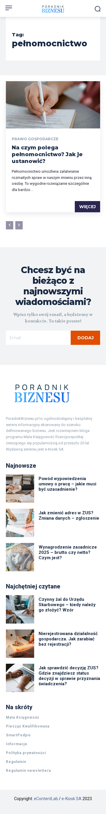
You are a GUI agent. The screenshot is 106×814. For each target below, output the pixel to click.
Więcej (87, 206)
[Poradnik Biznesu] (53, 393)
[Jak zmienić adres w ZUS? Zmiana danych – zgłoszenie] (20, 523)
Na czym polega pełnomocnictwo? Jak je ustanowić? (47, 154)
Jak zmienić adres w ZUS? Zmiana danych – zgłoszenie (69, 515)
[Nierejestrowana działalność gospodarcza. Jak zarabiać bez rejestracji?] (20, 643)
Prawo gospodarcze (35, 139)
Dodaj (85, 337)
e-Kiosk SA (72, 798)
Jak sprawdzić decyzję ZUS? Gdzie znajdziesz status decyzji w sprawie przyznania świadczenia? (69, 675)
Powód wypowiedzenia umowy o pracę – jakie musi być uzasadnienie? (67, 484)
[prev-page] (9, 225)
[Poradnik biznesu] (53, 9)
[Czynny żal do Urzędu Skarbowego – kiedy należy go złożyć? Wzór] (20, 609)
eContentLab (46, 798)
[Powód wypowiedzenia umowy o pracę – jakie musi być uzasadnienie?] (20, 488)
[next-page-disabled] (19, 225)
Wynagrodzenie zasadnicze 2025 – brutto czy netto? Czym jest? (68, 552)
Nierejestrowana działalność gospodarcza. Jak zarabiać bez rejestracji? (68, 639)
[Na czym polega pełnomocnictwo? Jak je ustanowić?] (53, 104)
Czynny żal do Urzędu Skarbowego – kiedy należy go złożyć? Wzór (67, 605)
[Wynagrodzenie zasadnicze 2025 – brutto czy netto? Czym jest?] (20, 557)
